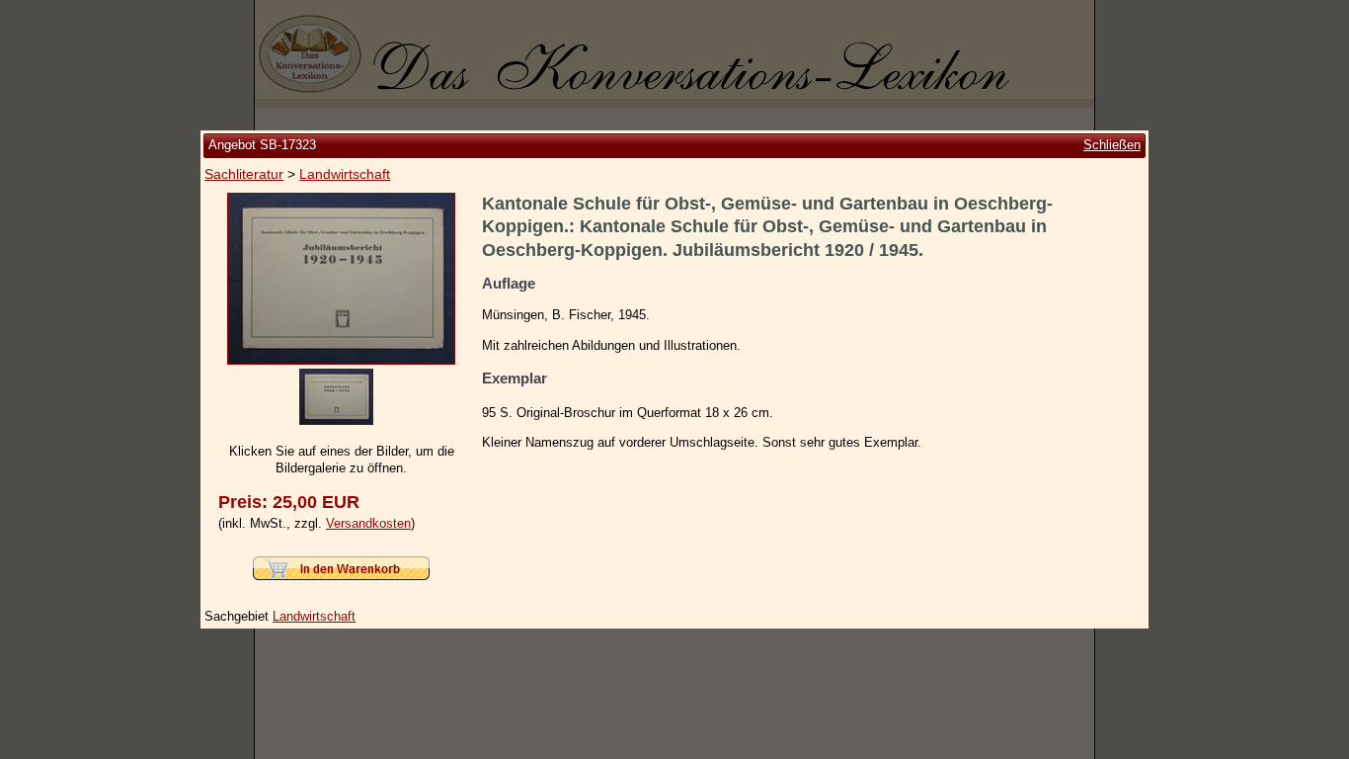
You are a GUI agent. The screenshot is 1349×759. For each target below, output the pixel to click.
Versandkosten (368, 523)
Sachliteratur (243, 174)
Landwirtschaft (344, 174)
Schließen (1112, 144)
